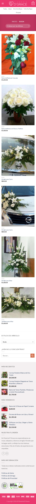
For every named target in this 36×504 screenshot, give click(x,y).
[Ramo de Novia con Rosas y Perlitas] (18, 105)
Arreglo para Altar (7, 280)
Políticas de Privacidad (9, 478)
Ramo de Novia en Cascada (10, 78)
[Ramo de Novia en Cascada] (18, 54)
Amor (10, 9)
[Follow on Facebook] (3, 453)
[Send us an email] (7, 453)
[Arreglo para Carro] (18, 155)
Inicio (14, 21)
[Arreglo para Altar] (18, 256)
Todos (5, 9)
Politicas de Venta (8, 473)
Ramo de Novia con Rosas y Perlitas (12, 128)
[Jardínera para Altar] (18, 302)
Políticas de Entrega (8, 476)
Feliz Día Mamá (17, 9)
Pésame (18, 12)
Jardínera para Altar (7, 321)
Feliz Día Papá (28, 9)
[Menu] (3, 3)
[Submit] (32, 356)
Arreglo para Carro (7, 179)
